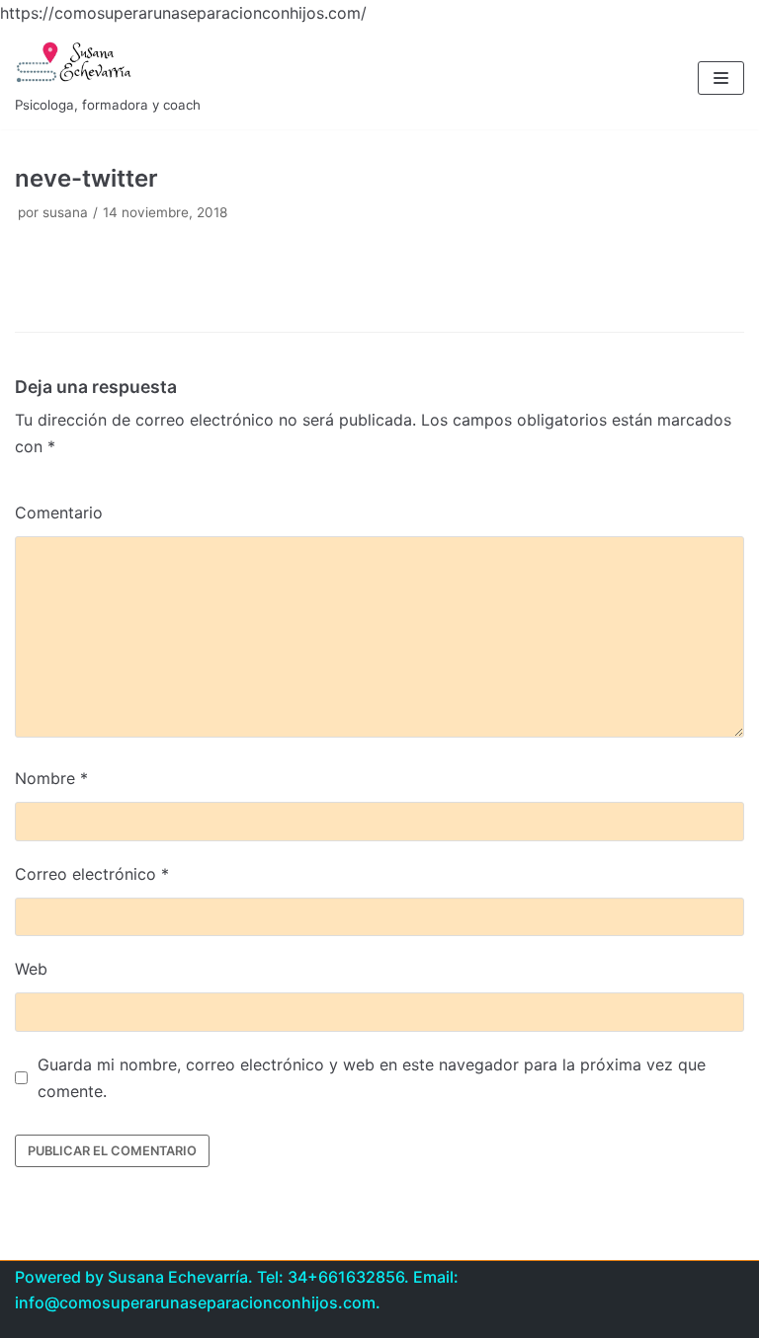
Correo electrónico (92, 874)
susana (65, 212)
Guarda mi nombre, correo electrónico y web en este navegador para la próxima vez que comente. (372, 1078)
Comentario (59, 512)
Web (31, 969)
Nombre (51, 778)
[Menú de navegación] (721, 78)
